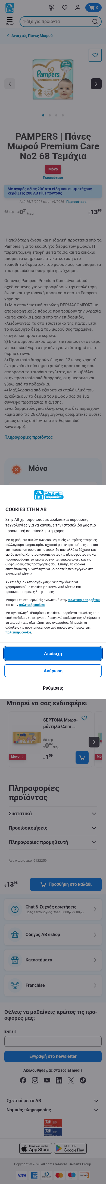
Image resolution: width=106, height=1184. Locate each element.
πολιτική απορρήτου (84, 600)
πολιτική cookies (32, 605)
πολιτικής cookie (18, 632)
